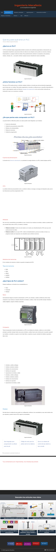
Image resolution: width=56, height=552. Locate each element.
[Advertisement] (28, 25)
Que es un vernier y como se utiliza (14, 518)
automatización (7, 453)
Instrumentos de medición (41, 12)
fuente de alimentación (15, 160)
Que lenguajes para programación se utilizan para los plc (10, 444)
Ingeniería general (30, 12)
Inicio (2, 12)
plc (19, 453)
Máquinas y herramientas (5, 15)
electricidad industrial (14, 453)
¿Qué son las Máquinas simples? (42, 518)
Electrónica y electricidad (18, 12)
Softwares (26, 15)
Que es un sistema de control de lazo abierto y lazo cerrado (44, 444)
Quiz (21, 15)
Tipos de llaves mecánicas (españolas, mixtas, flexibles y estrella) (28, 532)
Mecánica (15, 15)
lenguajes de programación (28, 89)
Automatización (8, 12)
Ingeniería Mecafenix (28, 5)
